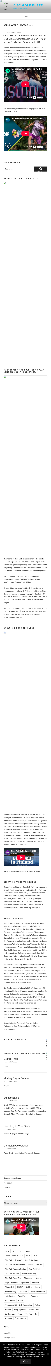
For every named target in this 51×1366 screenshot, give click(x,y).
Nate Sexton (9, 1296)
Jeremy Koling (10, 1291)
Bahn (28, 1251)
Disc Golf (8, 1260)
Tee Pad (29, 1314)
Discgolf (18, 1260)
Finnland (35, 1282)
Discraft (38, 1278)
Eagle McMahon (11, 1282)
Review (8, 1309)
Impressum (8, 1182)
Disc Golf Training (29, 1273)
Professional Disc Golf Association (24, 1053)
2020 (7, 1251)
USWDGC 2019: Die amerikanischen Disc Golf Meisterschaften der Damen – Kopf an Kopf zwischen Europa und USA (25, 39)
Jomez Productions (37, 1291)
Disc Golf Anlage (31, 1260)
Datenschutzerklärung (12, 1178)
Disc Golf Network (35, 1264)
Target (20, 1314)
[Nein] (48, 1354)
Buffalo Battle (11, 1097)
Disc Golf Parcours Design (15, 1269)
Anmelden (7, 1333)
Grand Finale (11, 1058)
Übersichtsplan (20, 1318)
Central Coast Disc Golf (14, 1255)
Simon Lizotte (34, 1309)
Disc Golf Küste (28, 5)
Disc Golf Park (34, 1269)
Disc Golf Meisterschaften (15, 1264)
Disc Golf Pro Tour (12, 1273)
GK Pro (29, 1287)
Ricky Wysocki (20, 1309)
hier (39, 1026)
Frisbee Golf (9, 1287)
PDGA (20, 1300)
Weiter (25, 1361)
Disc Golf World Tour (13, 1278)
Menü (27, 16)
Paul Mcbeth (10, 1300)
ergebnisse (25, 1282)
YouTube (8, 1318)
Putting (37, 1305)
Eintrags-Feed (9, 1337)
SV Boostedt (9, 1314)
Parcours (34, 1296)
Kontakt (6, 1187)
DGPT (35, 1255)
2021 (14, 1251)
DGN (28, 1255)
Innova (37, 1287)
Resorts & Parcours (30, 887)
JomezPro (23, 1291)
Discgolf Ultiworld (15, 1039)
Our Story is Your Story (17, 1126)
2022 (20, 1251)
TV (36, 1314)
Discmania (28, 1278)
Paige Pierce (22, 1296)
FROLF (20, 1287)
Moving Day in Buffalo (16, 1078)
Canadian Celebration (16, 1145)
